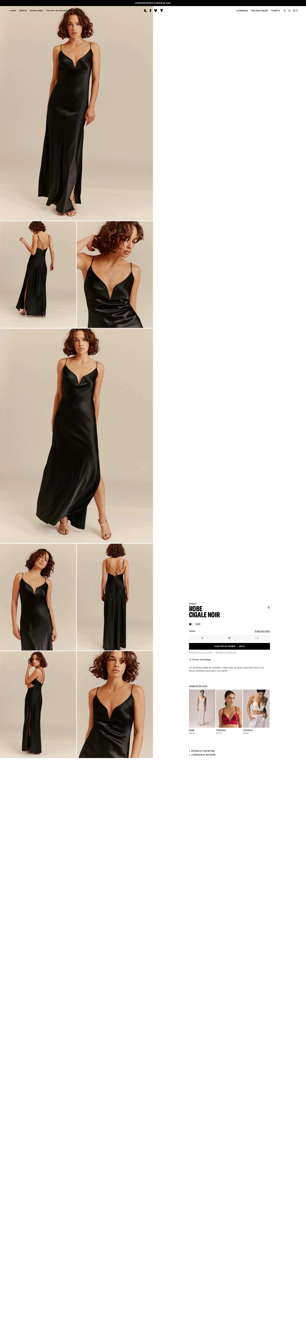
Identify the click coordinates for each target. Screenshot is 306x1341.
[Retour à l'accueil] (153, 10)
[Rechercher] (284, 10)
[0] (294, 11)
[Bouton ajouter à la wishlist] (212, 693)
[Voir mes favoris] (289, 10)
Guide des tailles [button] (262, 631)
